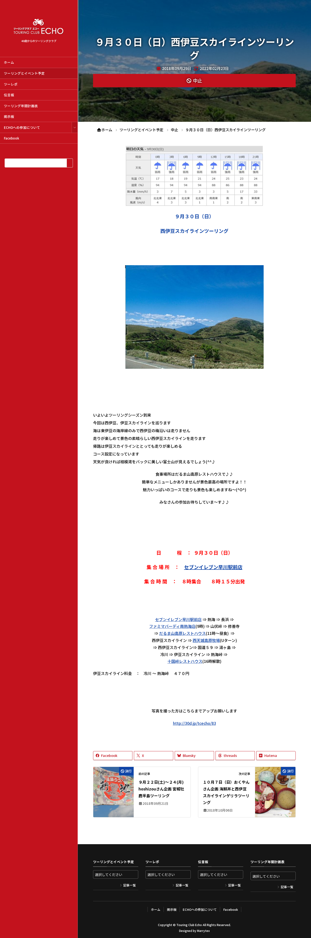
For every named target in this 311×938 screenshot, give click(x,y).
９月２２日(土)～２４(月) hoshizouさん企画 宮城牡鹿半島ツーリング (161, 788)
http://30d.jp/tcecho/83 (194, 723)
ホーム (9, 62)
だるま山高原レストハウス (182, 633)
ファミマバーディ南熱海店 (172, 626)
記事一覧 (129, 885)
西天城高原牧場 (206, 640)
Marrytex (203, 931)
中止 (197, 80)
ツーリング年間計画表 (21, 105)
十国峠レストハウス (184, 661)
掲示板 (9, 116)
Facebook (11, 138)
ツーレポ (10, 84)
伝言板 (9, 94)
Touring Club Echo (189, 925)
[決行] (113, 784)
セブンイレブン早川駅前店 (213, 566)
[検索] (69, 163)
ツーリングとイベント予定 (24, 73)
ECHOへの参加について (22, 127)
